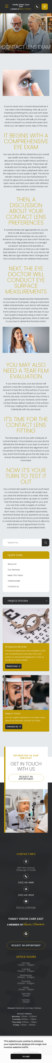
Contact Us (13, 586)
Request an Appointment (26, 778)
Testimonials (14, 580)
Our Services (14, 569)
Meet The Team (15, 575)
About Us (12, 564)
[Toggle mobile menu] (6, 6)
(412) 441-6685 (26, 882)
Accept (26, 1056)
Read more (12, 666)
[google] (26, 934)
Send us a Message (26, 907)
